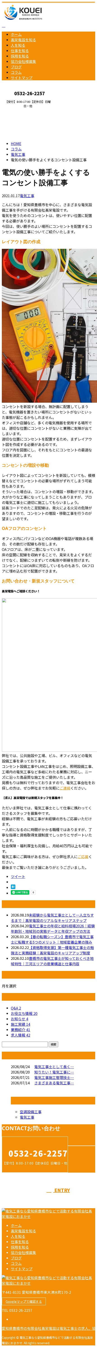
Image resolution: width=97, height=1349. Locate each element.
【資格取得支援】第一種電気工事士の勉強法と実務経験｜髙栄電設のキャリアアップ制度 (52, 950)
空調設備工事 (31, 1111)
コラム (16, 72)
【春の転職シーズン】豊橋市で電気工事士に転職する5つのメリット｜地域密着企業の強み (52, 939)
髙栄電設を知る (23, 39)
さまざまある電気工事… (54, 1083)
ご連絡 (65, 788)
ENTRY (17, 110)
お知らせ (19, 1018)
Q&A (16, 1008)
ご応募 (83, 856)
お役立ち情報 (24, 1013)
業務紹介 (20, 1029)
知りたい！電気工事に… (54, 1072)
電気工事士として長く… (54, 1066)
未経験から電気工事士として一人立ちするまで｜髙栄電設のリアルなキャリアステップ (52, 917)
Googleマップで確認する (24, 1301)
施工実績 (20, 1024)
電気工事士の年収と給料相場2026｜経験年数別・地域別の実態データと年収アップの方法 (53, 928)
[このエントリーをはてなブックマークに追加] (13, 887)
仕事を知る (20, 50)
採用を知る (20, 56)
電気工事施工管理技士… (54, 1077)
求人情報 (20, 1035)
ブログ (16, 66)
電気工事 (18, 154)
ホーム (16, 34)
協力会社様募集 (23, 61)
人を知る (18, 45)
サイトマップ (21, 77)
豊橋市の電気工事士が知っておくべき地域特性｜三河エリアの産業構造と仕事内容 (52, 961)
